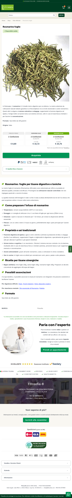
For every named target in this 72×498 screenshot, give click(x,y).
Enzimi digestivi (28, 284)
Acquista (36, 155)
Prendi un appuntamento (54, 350)
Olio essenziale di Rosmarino (29, 288)
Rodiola (41, 288)
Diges (20, 284)
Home (3, 20)
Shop (9, 20)
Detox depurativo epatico (42, 284)
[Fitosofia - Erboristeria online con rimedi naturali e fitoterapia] (7, 7)
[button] (70, 249)
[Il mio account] (69, 7)
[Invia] (54, 15)
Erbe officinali (16, 20)
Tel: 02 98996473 (36, 396)
